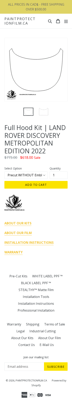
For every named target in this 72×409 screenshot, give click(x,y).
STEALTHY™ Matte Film (36, 290)
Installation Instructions (36, 303)
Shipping (32, 324)
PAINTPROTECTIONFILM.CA (20, 21)
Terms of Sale (54, 324)
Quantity (55, 168)
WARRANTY (13, 252)
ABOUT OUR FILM (18, 233)
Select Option (13, 168)
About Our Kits (22, 338)
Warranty (14, 324)
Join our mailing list (36, 357)
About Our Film (49, 338)
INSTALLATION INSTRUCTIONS (29, 242)
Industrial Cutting (42, 331)
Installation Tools (36, 296)
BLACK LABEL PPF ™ (36, 283)
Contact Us (26, 345)
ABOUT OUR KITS (17, 223)
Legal (20, 331)
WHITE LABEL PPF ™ (47, 276)
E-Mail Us (47, 345)
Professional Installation (36, 310)
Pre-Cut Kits (18, 276)
